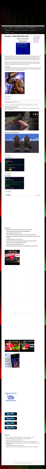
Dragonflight (11, 27)
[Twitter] (7, 194)
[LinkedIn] (9, 194)
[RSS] (10, 194)
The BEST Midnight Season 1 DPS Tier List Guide (15, 239)
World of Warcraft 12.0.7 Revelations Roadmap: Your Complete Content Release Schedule (21, 234)
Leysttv (9, 155)
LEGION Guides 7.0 (8, 30)
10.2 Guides (7, 32)
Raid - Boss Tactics (24, 30)
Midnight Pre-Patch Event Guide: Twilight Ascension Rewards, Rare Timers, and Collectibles (21, 240)
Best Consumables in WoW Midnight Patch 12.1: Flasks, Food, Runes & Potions (19, 229)
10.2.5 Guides (32, 30)
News (6, 27)
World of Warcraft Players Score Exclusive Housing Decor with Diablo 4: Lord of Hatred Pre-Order (22, 245)
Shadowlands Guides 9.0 (19, 27)
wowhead (9, 173)
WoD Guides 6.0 (17, 30)
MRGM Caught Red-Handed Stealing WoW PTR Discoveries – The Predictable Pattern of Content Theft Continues (23, 443)
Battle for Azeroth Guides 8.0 (30, 27)
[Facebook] (6, 194)
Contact (12, 32)
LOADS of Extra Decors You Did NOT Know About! (15, 244)
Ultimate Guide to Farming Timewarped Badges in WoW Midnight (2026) (18, 231)
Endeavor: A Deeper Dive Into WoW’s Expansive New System (17, 242)
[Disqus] (23, 212)
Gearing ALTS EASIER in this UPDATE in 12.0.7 (14, 232)
